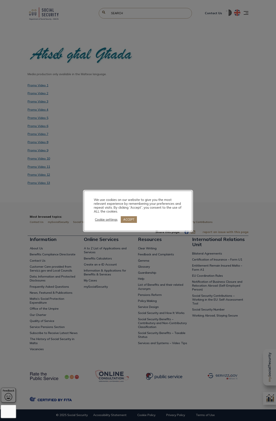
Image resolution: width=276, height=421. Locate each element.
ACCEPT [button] (128, 219)
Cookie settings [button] (106, 220)
